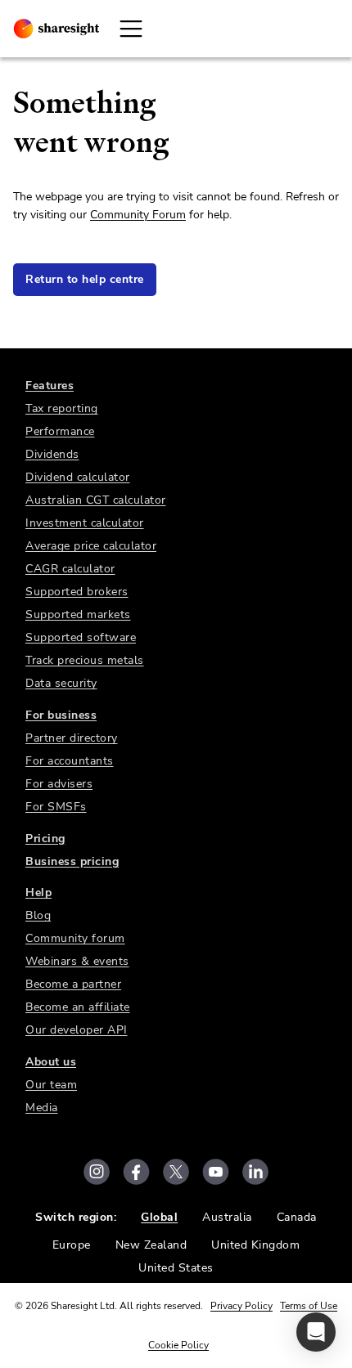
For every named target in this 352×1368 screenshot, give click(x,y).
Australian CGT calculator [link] (95, 500)
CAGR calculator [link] (70, 568)
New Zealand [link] (151, 1245)
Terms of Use (308, 1305)
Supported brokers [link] (77, 591)
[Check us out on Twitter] (176, 1172)
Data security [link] (61, 683)
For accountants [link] (69, 761)
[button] (316, 1332)
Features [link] (49, 385)
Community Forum (138, 214)
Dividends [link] (52, 454)
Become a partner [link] (73, 984)
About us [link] (50, 1062)
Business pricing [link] (72, 861)
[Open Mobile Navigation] (131, 28)
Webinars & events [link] (77, 961)
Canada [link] (297, 1217)
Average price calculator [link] (90, 546)
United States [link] (176, 1268)
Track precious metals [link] (84, 660)
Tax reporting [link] (61, 408)
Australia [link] (227, 1217)
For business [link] (61, 715)
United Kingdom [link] (255, 1245)
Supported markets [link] (78, 614)
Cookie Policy (178, 1345)
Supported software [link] (80, 637)
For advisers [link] (59, 784)
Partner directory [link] (71, 738)
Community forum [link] (75, 938)
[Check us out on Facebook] (136, 1172)
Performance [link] (60, 431)
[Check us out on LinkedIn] (255, 1172)
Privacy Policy (241, 1305)
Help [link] (38, 892)
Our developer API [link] (76, 1030)
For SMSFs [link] (56, 806)
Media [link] (41, 1107)
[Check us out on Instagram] (96, 1172)
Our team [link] (51, 1084)
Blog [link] (38, 915)
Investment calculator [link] (84, 523)
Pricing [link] (45, 838)
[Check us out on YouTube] (215, 1172)
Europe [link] (71, 1245)
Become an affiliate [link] (77, 1007)
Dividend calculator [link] (77, 477)
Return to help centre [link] (84, 279)
